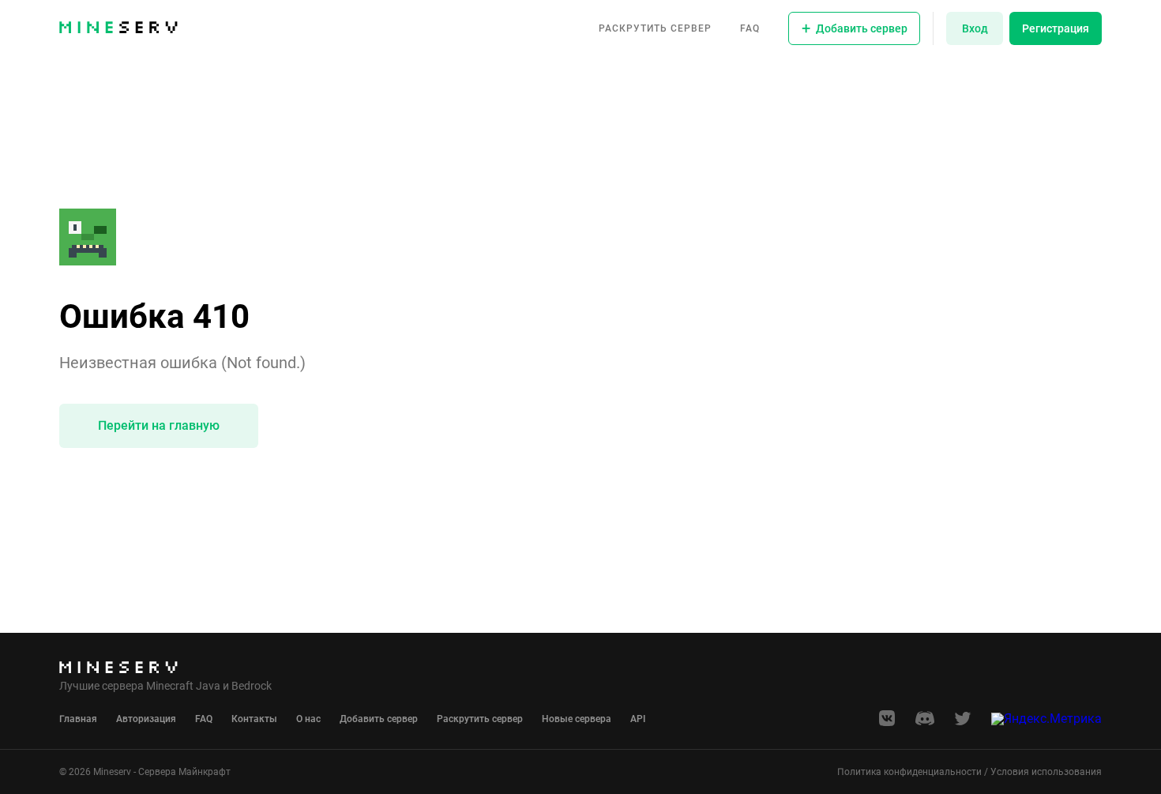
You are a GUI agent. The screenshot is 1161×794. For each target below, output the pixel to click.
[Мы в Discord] (924, 723)
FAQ (750, 28)
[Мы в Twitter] (962, 723)
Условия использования (1046, 771)
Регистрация (1055, 28)
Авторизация (146, 718)
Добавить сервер (379, 718)
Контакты (254, 718)
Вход (975, 28)
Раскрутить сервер (655, 28)
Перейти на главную (159, 425)
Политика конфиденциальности (909, 771)
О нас (308, 718)
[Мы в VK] (886, 723)
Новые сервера (576, 718)
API (637, 718)
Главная (78, 718)
